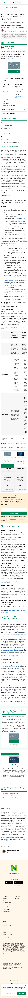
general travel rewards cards (19, 634)
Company (5, 896)
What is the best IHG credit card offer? (16, 443)
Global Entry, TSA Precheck (11, 285)
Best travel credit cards (9, 795)
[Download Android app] (18, 882)
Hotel (8, 195)
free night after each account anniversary (14, 156)
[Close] (25, 985)
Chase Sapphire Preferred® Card (9, 666)
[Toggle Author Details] (15, 30)
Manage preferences (10, 993)
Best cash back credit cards (10, 800)
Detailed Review (10, 58)
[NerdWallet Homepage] (2, 7)
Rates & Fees (6, 482)
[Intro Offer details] (8, 91)
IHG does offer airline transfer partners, (11, 650)
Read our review (9, 781)
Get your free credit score (19, 97)
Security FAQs (18, 898)
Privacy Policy (13, 519)
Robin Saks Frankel (10, 29)
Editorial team (6, 911)
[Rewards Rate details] (19, 86)
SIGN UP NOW (14, 513)
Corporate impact (7, 902)
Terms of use (6, 923)
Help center (17, 896)
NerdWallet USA (15, 980)
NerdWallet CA (15, 983)
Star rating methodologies (6, 908)
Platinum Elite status (14, 267)
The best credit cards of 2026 (10, 793)
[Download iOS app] (9, 882)
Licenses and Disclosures (18, 956)
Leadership (5, 898)
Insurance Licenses (12, 965)
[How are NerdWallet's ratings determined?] (12, 48)
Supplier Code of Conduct (7, 926)
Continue (21, 993)
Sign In (18, 2)
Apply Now (15, 71)
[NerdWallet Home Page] (5, 2)
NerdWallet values (5, 237)
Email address (4, 506)
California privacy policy (7, 931)
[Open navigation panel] (1, 2)
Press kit (5, 915)
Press (4, 913)
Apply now (7, 465)
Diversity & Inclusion (8, 904)
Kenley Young (22, 31)
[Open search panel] (13, 2)
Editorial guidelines (7, 906)
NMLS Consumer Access (7, 956)
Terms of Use (14, 517)
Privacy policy (6, 929)
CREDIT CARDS (8, 7)
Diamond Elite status (9, 280)
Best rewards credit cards (9, 797)
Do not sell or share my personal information (7, 937)
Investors (5, 916)
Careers (4, 900)
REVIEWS (15, 7)
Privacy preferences (7, 934)
